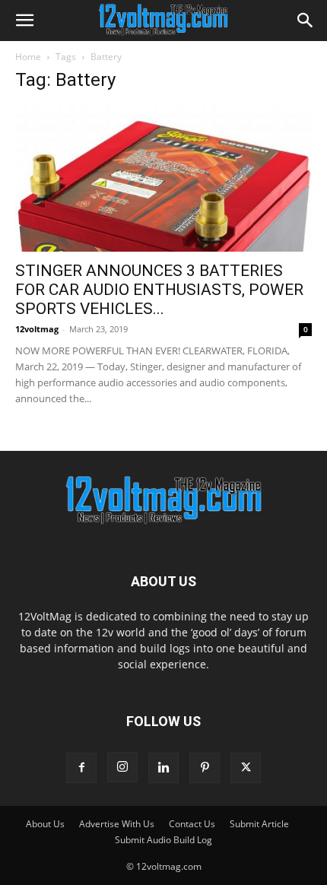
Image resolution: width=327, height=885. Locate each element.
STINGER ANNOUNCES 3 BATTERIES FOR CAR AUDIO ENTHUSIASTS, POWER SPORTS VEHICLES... (159, 290)
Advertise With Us (116, 823)
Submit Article (259, 823)
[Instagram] (122, 767)
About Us (45, 823)
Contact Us (192, 823)
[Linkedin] (163, 768)
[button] (24, 20)
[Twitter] (245, 768)
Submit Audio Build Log (163, 839)
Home (28, 56)
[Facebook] (81, 768)
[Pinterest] (204, 768)
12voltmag (37, 329)
